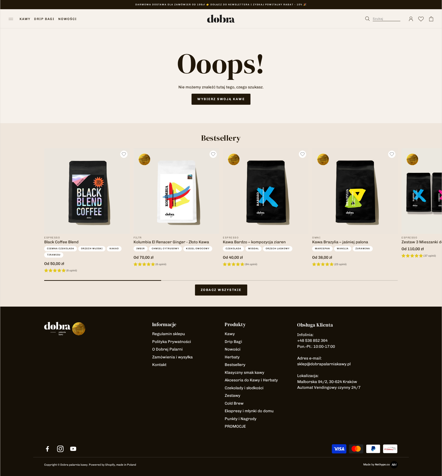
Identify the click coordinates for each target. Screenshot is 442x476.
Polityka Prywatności (171, 341)
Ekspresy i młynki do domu (249, 411)
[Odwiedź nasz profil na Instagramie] (60, 449)
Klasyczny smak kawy (244, 372)
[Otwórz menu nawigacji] (11, 19)
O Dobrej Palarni (167, 349)
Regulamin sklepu (168, 333)
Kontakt (159, 364)
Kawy (230, 333)
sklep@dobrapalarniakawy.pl (324, 364)
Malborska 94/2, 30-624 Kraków (327, 381)
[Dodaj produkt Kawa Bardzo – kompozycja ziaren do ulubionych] (302, 154)
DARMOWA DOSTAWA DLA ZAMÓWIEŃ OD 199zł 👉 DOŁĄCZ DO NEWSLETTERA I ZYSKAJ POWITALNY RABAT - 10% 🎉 (221, 4)
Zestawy (232, 395)
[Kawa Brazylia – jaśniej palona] (355, 191)
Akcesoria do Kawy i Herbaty (251, 380)
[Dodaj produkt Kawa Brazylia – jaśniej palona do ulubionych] (391, 154)
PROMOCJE (235, 426)
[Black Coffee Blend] (87, 191)
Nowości (233, 349)
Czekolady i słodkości (244, 388)
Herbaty (232, 357)
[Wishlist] (421, 19)
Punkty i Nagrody (240, 418)
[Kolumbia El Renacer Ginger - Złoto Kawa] (176, 191)
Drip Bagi (233, 341)
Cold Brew (234, 403)
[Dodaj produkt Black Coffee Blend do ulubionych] (124, 154)
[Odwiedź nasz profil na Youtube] (73, 449)
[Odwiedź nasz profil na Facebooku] (47, 449)
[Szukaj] (385, 18)
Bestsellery (235, 364)
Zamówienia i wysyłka (172, 357)
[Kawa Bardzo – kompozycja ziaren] (265, 191)
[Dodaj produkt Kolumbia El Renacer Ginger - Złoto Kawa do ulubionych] (213, 154)
